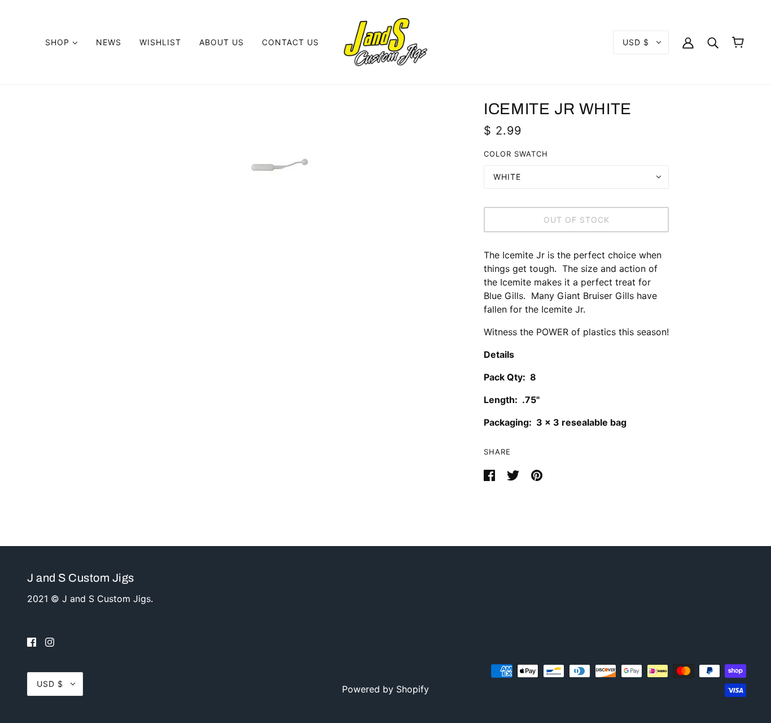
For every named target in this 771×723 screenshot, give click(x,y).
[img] (32, 641)
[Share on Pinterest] (537, 474)
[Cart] (738, 42)
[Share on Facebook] (490, 474)
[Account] (688, 42)
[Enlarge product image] (279, 166)
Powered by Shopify (385, 689)
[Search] (713, 42)
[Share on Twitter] (514, 474)
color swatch (516, 153)
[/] (385, 41)
